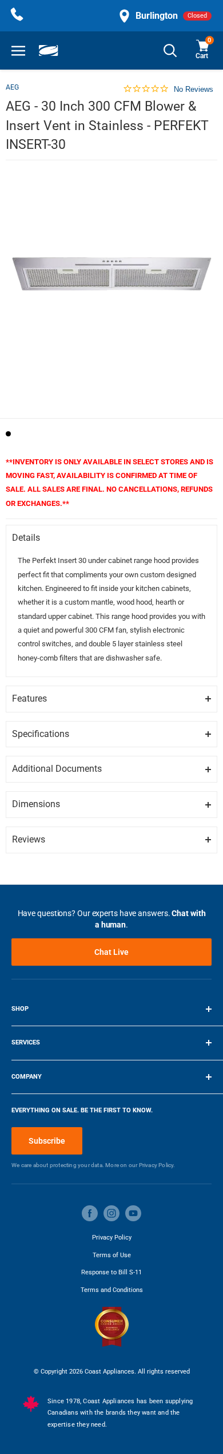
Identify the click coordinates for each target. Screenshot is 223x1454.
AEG (12, 87)
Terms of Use (112, 1255)
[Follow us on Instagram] (111, 1213)
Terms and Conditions (112, 1290)
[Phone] (17, 16)
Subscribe (47, 1140)
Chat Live (111, 952)
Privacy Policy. (157, 1165)
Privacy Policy (112, 1237)
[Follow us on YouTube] (133, 1213)
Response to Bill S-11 (111, 1272)
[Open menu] (18, 50)
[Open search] (170, 50)
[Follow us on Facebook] (90, 1213)
